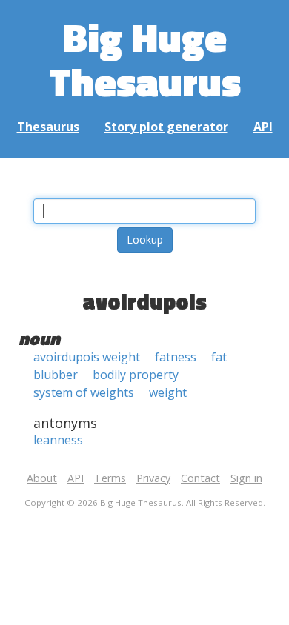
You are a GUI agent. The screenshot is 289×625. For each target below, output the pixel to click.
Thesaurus (48, 126)
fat (219, 357)
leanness (58, 440)
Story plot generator (166, 126)
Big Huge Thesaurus (145, 59)
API (263, 126)
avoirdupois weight (86, 357)
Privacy (153, 478)
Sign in (246, 478)
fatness (175, 357)
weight (168, 392)
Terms (110, 478)
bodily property (136, 375)
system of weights (83, 392)
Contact (200, 478)
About (42, 478)
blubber (55, 375)
